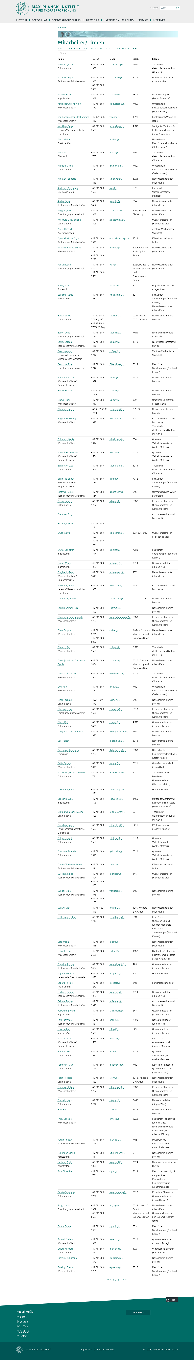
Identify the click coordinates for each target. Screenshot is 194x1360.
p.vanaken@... (116, 126)
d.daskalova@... (117, 750)
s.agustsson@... (117, 103)
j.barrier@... (115, 332)
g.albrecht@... (116, 165)
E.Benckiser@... (117, 364)
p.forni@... (114, 1051)
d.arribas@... (115, 247)
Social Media (25, 1311)
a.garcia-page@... (118, 1192)
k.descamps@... (117, 789)
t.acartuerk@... (116, 77)
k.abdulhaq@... (117, 64)
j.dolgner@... (115, 838)
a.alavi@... (114, 152)
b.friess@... (115, 1119)
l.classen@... (115, 709)
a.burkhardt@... (117, 585)
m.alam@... (115, 139)
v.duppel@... (115, 891)
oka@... (113, 188)
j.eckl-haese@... (117, 917)
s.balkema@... (116, 294)
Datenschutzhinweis (104, 1349)
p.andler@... (115, 201)
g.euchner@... (116, 992)
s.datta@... (114, 763)
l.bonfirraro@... (116, 465)
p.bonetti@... (115, 452)
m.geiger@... (115, 1248)
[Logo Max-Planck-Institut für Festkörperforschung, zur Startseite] (69, 8)
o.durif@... (114, 907)
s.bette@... (114, 377)
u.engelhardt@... (117, 964)
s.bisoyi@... (115, 400)
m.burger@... (115, 563)
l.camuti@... (115, 608)
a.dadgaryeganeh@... (120, 731)
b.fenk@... (114, 1020)
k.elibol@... (114, 951)
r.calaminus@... (117, 598)
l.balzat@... (115, 315)
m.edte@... (114, 942)
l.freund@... (115, 1100)
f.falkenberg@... (117, 1010)
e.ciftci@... (114, 700)
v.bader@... (115, 285)
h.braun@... (115, 501)
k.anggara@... (116, 210)
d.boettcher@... (117, 492)
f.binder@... (115, 390)
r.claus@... (114, 722)
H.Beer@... (114, 351)
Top (174, 1300)
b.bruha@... (115, 550)
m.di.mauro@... (117, 812)
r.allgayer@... (115, 178)
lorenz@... (114, 864)
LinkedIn (23, 1321)
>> (126, 1279)
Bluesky (23, 1317)
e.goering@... (116, 1267)
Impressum (86, 1349)
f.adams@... (115, 94)
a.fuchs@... (115, 1139)
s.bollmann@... (117, 439)
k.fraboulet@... (116, 1087)
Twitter (22, 1336)
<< (108, 1279)
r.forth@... (114, 1078)
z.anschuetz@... (117, 219)
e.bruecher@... (116, 533)
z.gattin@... (115, 1226)
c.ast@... (113, 264)
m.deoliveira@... (117, 772)
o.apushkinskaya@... (119, 238)
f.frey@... (113, 1109)
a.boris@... (114, 478)
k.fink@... (114, 1029)
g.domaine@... (116, 851)
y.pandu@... (115, 117)
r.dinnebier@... (116, 825)
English (154, 8)
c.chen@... (114, 630)
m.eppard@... (116, 973)
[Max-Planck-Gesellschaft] (21, 1349)
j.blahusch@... (116, 409)
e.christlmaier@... (118, 673)
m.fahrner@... (116, 1001)
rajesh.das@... (116, 740)
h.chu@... (114, 686)
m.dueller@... (116, 874)
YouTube (23, 1326)
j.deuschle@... (116, 799)
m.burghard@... (117, 572)
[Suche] (177, 8)
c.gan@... (114, 1171)
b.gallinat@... (116, 1162)
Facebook (24, 1331)
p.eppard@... (115, 983)
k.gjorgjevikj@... (117, 1258)
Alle (135, 48)
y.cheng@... (115, 647)
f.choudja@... (116, 660)
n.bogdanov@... (117, 418)
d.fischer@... (115, 1038)
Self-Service (138, 1312)
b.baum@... (115, 342)
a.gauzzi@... (115, 1239)
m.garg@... (114, 1205)
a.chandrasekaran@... (120, 617)
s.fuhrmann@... (117, 1153)
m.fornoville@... (117, 1064)
